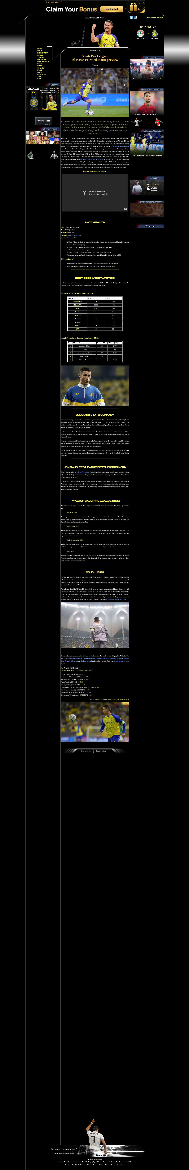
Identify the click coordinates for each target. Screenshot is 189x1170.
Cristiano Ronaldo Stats (95, 1165)
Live (39, 78)
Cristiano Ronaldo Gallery (105, 1162)
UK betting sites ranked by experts (91, 159)
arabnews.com (124, 699)
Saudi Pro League (83, 472)
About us (153, 18)
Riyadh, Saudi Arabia (74, 235)
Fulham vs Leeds (86, 661)
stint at (120, 146)
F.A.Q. (39, 70)
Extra (40, 66)
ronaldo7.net (99, 699)
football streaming (119, 661)
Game (39, 72)
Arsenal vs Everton (71, 661)
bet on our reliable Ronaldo (116, 599)
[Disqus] (95, 792)
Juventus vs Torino (89, 658)
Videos (40, 57)
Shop (39, 64)
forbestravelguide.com (111, 699)
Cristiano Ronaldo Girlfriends (75, 1165)
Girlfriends (43, 61)
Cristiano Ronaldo (95, 1159)
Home (39, 48)
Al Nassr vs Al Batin (75, 658)
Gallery (41, 59)
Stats (40, 55)
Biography (42, 53)
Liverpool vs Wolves (103, 658)
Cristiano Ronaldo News (66, 1162)
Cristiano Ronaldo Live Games (114, 1165)
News (39, 51)
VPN (39, 76)
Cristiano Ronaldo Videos (124, 1162)
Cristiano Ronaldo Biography (85, 1162)
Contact (41, 74)
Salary (41, 68)
